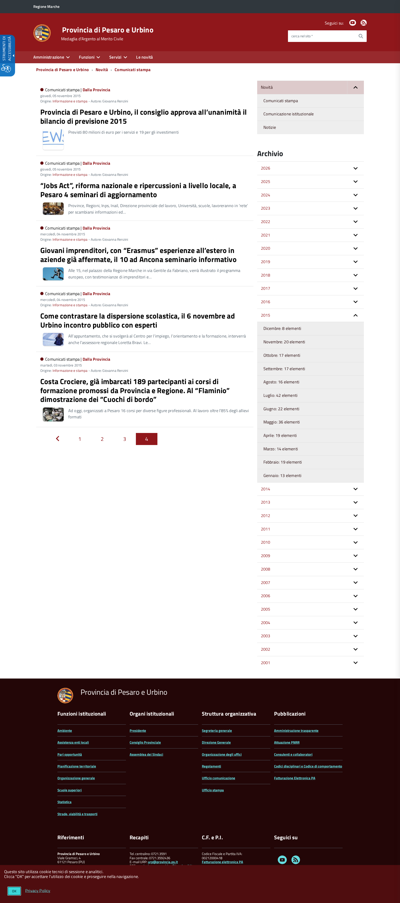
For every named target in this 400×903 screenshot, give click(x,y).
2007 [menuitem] (265, 582)
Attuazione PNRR (287, 742)
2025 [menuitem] (265, 181)
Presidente (138, 730)
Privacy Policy (37, 890)
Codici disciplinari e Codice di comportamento (308, 766)
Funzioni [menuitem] (86, 57)
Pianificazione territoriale (76, 766)
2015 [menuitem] (265, 315)
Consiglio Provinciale (145, 742)
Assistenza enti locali (73, 742)
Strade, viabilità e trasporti (77, 814)
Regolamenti (211, 766)
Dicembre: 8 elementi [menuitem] (282, 328)
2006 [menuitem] (265, 596)
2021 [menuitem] (265, 235)
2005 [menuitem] (265, 609)
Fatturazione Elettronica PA (294, 778)
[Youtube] (352, 23)
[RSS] (364, 23)
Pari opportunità (69, 754)
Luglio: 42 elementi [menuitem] (280, 395)
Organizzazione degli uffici (222, 754)
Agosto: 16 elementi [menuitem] (281, 382)
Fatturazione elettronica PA (222, 862)
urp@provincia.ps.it (163, 862)
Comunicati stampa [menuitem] (280, 101)
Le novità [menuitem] (144, 57)
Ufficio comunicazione (218, 778)
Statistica (64, 802)
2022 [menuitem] (265, 221)
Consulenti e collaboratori (293, 754)
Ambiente (64, 730)
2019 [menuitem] (265, 262)
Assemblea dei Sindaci (146, 754)
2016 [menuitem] (265, 302)
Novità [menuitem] (267, 87)
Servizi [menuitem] (115, 57)
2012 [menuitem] (265, 515)
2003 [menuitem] (265, 636)
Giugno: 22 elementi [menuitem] (281, 409)
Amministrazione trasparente (296, 730)
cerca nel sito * (302, 36)
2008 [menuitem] (265, 569)
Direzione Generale (216, 742)
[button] (355, 87)
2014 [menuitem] (265, 489)
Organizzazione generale (76, 778)
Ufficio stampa (213, 790)
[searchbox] (321, 36)
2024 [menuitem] (265, 195)
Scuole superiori (69, 790)
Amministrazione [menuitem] (48, 57)
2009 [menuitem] (265, 556)
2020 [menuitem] (265, 248)
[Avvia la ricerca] (361, 36)
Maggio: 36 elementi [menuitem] (281, 422)
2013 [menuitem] (265, 502)
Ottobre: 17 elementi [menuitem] (281, 355)
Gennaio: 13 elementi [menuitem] (282, 475)
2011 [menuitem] (265, 529)
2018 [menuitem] (265, 275)
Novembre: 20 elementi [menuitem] (284, 342)
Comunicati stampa (132, 69)
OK (14, 891)
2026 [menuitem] (265, 168)
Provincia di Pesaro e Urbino (107, 29)
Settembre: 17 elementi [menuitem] (284, 369)
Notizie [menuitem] (269, 127)
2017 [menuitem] (265, 288)
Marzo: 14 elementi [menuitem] (280, 449)
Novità (102, 69)
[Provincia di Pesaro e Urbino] (42, 32)
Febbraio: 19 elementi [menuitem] (282, 462)
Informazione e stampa (70, 101)
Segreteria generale (217, 730)
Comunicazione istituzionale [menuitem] (288, 114)
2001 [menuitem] (265, 663)
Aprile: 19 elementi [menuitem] (280, 435)
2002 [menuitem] (265, 649)
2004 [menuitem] (265, 622)
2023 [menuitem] (265, 208)
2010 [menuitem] (265, 542)
